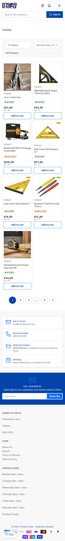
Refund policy (9, 459)
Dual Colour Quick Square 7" (17, 203)
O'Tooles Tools (26, 526)
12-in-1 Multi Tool (12, 97)
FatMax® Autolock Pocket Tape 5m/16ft (16, 266)
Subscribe (54, 396)
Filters (14, 45)
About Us (7, 447)
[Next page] (52, 300)
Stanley (7, 93)
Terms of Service (11, 455)
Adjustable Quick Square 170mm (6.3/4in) (45, 91)
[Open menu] (59, 5)
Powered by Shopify (44, 526)
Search (56, 14)
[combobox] (32, 14)
